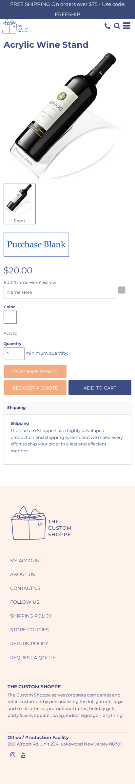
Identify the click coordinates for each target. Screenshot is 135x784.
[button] (41, 523)
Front (19, 220)
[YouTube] (23, 755)
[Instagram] (12, 755)
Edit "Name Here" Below (30, 282)
